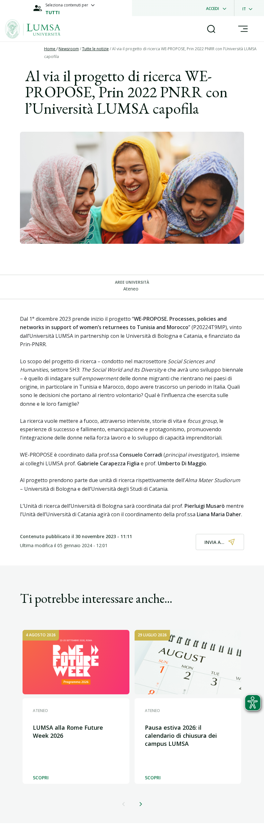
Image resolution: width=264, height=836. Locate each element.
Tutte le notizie (95, 49)
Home (50, 49)
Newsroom (69, 49)
